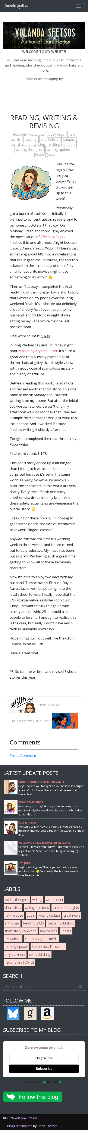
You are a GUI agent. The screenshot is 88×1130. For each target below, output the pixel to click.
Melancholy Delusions (48, 946)
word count (21, 144)
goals (31, 915)
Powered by (33, 1082)
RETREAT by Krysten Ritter (30, 720)
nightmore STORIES (19, 962)
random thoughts (66, 907)
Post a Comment (23, 755)
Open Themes (47, 1126)
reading (31, 139)
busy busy (56, 134)
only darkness (14, 954)
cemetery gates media (41, 938)
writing (40, 144)
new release (13, 915)
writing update (58, 149)
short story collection (20, 931)
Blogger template (19, 1126)
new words (48, 931)
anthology (11, 923)
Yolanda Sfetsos (26, 1118)
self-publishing (39, 954)
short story (50, 139)
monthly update (16, 946)
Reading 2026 (33, 923)
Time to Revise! (49, 704)
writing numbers (62, 144)
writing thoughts (30, 149)
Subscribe (44, 1068)
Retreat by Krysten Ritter (37, 351)
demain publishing (60, 923)
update (66, 931)
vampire (68, 139)
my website (12, 938)
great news (71, 915)
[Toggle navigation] (79, 6)
